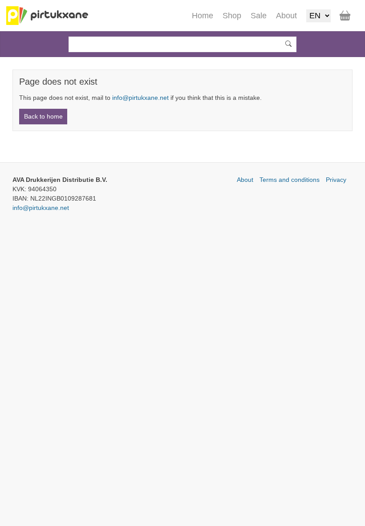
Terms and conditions (290, 179)
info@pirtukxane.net (140, 97)
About (245, 179)
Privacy (336, 179)
